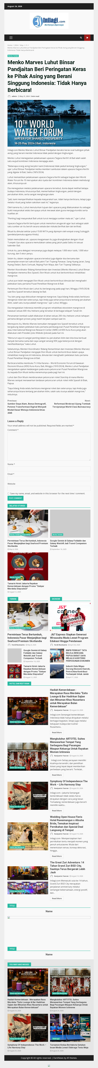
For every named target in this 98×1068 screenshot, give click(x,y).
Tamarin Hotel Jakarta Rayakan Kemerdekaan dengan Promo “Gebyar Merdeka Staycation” (28, 566)
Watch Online (87, 38)
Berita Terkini (13, 56)
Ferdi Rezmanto (18, 645)
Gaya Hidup (26, 534)
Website (11, 483)
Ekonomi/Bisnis (58, 628)
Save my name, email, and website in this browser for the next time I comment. (47, 493)
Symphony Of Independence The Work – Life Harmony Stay (28, 796)
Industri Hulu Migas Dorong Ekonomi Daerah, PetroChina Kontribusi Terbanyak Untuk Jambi (57, 671)
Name (11, 464)
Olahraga (56, 1039)
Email (11, 474)
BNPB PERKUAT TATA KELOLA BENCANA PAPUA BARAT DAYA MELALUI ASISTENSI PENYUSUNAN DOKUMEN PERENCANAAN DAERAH (57, 655)
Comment (13, 430)
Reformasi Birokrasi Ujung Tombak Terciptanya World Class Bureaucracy (71, 403)
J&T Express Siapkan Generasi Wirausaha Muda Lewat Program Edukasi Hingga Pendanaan (70, 617)
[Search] (81, 37)
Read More (57, 732)
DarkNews (58, 1058)
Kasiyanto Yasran (61, 710)
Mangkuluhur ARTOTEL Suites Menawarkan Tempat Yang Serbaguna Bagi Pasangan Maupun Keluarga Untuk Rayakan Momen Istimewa (28, 757)
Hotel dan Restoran (17, 722)
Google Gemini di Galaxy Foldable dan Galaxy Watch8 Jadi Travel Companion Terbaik (70, 524)
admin (14, 96)
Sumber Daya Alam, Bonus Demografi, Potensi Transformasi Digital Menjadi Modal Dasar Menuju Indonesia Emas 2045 (27, 406)
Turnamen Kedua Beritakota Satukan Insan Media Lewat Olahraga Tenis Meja (70, 1028)
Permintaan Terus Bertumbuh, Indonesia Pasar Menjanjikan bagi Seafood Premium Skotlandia (28, 524)
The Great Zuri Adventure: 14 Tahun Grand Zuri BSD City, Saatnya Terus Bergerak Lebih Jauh (28, 880)
